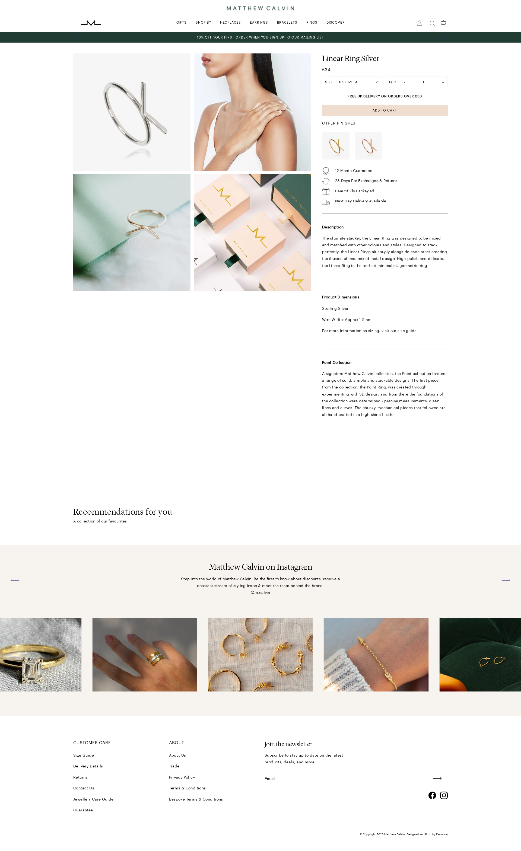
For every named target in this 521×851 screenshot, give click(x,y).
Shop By (203, 22)
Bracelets (287, 22)
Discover (335, 22)
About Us (177, 755)
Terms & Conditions (187, 788)
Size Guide (83, 755)
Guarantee (83, 810)
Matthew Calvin (394, 834)
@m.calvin (260, 593)
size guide (407, 331)
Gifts (181, 22)
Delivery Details (88, 766)
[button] (80, 37)
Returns (80, 777)
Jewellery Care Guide (93, 799)
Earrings (259, 22)
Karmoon (442, 834)
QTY (392, 82)
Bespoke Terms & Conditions (196, 799)
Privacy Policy (182, 777)
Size (329, 82)
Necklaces (230, 22)
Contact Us (83, 788)
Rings (311, 22)
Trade (174, 766)
